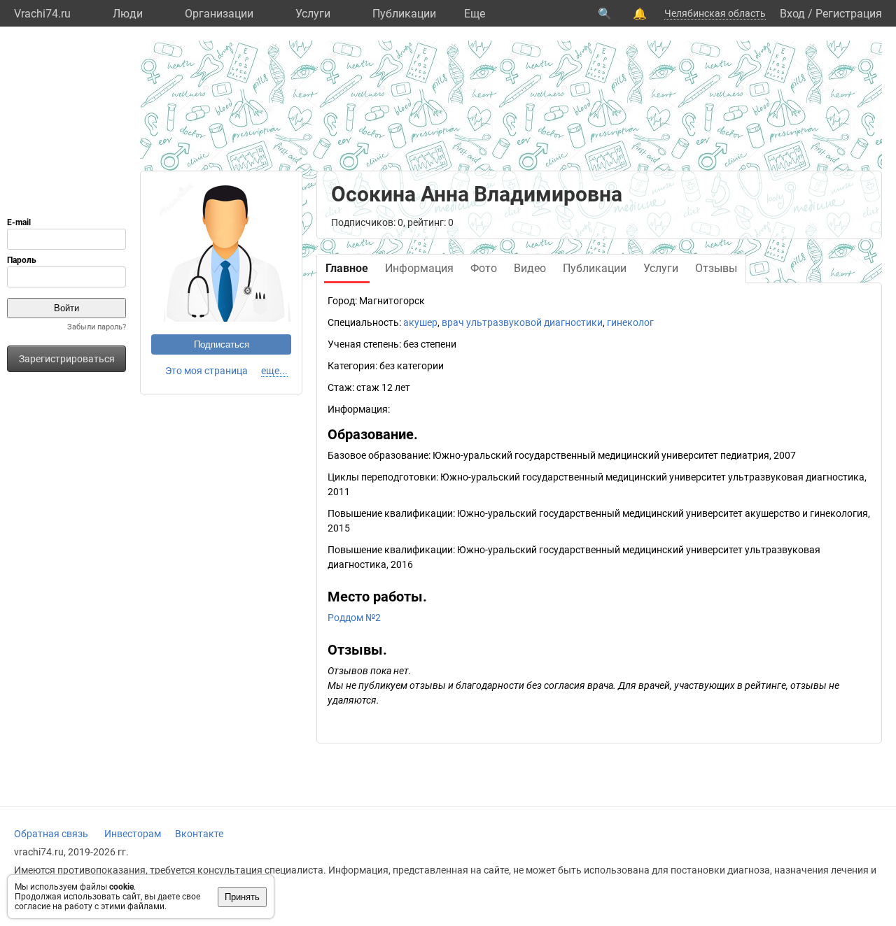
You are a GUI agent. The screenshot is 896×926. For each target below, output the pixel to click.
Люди (128, 13)
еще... (274, 370)
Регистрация (849, 13)
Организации (219, 13)
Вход (792, 13)
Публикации (404, 13)
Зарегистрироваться (67, 358)
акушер (420, 322)
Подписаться (221, 344)
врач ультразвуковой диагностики (522, 322)
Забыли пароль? (96, 327)
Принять (242, 897)
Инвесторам (132, 833)
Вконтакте (199, 833)
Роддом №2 (354, 617)
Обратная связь (51, 833)
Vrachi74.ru (42, 13)
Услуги (312, 13)
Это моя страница (206, 370)
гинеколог (630, 322)
